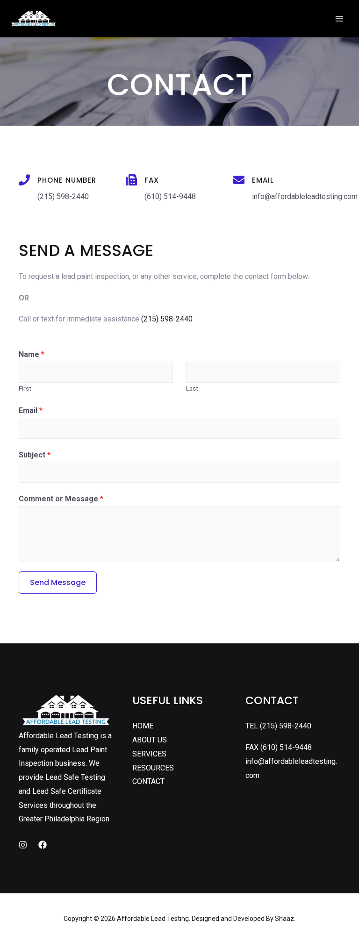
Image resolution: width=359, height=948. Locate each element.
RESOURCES (153, 767)
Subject (34, 454)
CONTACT (148, 781)
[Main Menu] (339, 18)
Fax (151, 180)
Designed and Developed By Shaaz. (243, 918)
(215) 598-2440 (167, 318)
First (25, 388)
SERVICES (149, 753)
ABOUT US (149, 739)
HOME (142, 725)
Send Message (58, 582)
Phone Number (66, 180)
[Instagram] (23, 845)
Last (192, 388)
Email (263, 180)
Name (31, 354)
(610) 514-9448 (286, 747)
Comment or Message (61, 498)
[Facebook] (42, 845)
